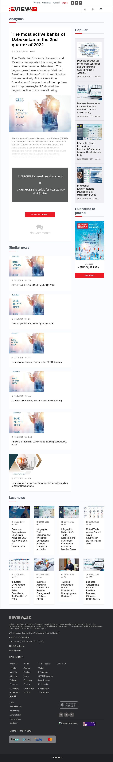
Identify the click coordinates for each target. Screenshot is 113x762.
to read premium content (41, 176)
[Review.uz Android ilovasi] (69, 705)
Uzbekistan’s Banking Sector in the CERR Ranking (37, 362)
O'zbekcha (46, 3)
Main (12, 702)
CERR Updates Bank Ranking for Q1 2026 (32, 323)
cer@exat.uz (16, 650)
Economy (28, 680)
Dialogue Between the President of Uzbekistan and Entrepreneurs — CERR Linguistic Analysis (88, 67)
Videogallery (43, 692)
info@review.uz (18, 646)
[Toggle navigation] (101, 9)
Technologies (44, 664)
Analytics (13, 664)
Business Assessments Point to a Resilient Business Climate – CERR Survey (88, 108)
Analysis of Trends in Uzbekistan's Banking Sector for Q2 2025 (39, 443)
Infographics (43, 672)
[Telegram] (76, 3)
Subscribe (89, 275)
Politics (27, 684)
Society (27, 692)
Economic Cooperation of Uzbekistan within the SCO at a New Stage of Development (19, 538)
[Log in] (93, 9)
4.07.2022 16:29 (20, 51)
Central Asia (29, 688)
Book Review (44, 680)
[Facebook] (72, 3)
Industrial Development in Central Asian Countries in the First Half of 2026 (19, 590)
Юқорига (57, 757)
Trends (13, 668)
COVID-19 (61, 664)
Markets (13, 672)
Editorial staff (15, 715)
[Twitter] (80, 3)
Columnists (14, 688)
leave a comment (40, 215)
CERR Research (45, 676)
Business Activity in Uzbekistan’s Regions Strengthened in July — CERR (43, 590)
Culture (41, 668)
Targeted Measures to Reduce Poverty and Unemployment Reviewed (68, 589)
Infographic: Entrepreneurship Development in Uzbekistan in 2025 (86, 190)
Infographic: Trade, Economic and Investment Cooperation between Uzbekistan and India (89, 149)
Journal (27, 668)
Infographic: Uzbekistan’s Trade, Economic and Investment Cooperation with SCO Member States (68, 539)
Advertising (14, 711)
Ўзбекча (37, 3)
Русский (56, 3)
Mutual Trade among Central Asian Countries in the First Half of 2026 (93, 536)
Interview (14, 676)
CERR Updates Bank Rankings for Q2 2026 (33, 285)
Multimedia (43, 684)
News (26, 676)
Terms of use (15, 719)
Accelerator (15, 692)
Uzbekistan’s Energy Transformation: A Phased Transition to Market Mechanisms (40, 484)
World (26, 664)
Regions (27, 672)
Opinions (13, 680)
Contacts (13, 723)
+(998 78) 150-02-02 (20, 637)
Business (14, 684)
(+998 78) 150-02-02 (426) (31, 642)
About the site (16, 707)
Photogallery (43, 688)
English (65, 3)
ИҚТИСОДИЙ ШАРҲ (88, 267)
